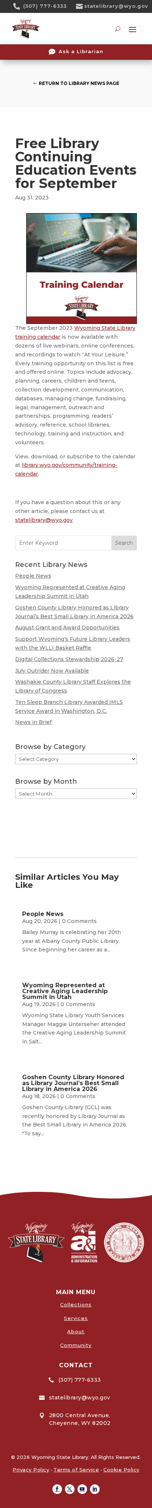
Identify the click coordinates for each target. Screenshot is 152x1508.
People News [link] (33, 575)
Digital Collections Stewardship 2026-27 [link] (69, 659)
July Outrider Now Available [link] (52, 670)
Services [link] (76, 1318)
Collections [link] (75, 1304)
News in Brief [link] (33, 722)
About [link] (75, 1331)
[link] (19, 6)
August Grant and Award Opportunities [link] (67, 627)
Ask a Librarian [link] (81, 51)
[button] (57, 1489)
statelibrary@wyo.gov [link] (116, 6)
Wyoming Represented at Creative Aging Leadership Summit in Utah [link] (65, 991)
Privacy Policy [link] (31, 1470)
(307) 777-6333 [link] (45, 6)
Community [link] (75, 1345)
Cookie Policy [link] (121, 1470)
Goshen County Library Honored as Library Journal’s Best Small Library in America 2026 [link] (73, 1083)
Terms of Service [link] (76, 1470)
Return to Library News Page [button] (79, 83)
